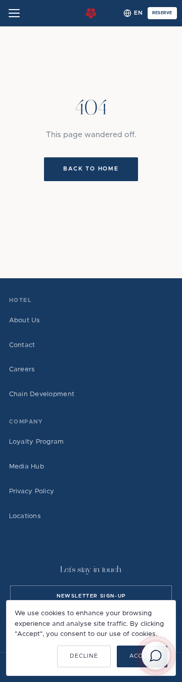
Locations (25, 516)
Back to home (91, 169)
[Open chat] (156, 656)
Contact (22, 345)
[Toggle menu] (14, 13)
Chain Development (41, 394)
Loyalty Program (36, 442)
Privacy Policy (32, 491)
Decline (84, 656)
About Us (24, 320)
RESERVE (162, 13)
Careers (22, 369)
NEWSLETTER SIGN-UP (91, 596)
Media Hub (26, 466)
